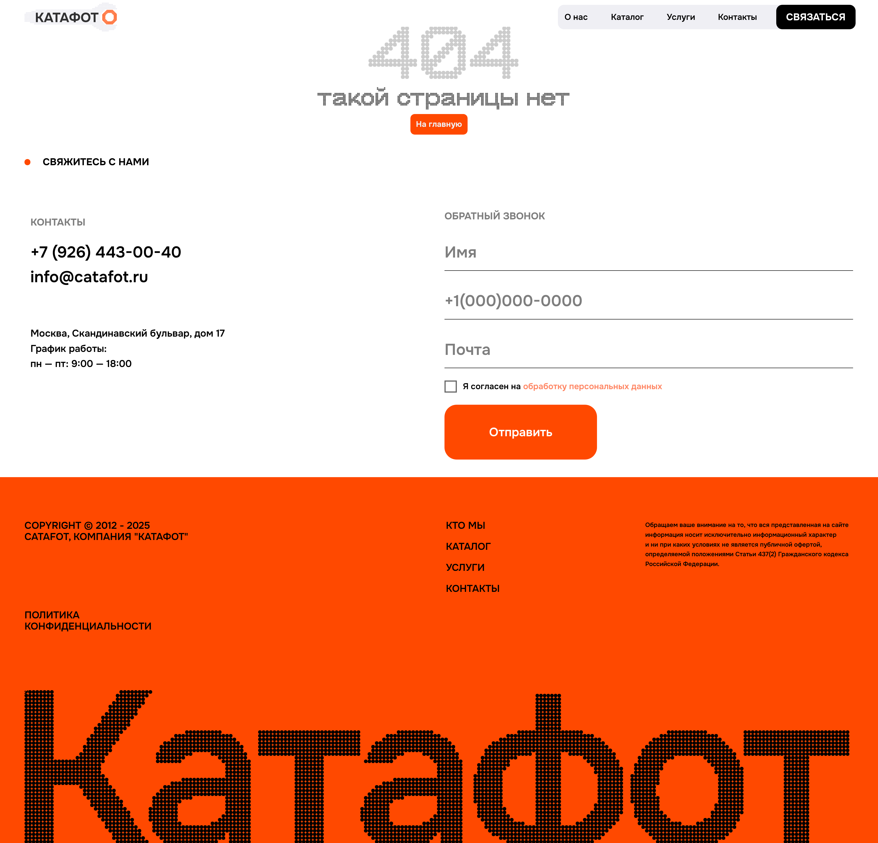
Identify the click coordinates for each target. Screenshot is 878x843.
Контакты (473, 588)
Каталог (468, 546)
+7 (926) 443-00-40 (106, 252)
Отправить (521, 432)
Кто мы (465, 525)
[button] (816, 17)
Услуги (465, 567)
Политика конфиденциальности (88, 621)
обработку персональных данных (592, 386)
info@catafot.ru (89, 277)
